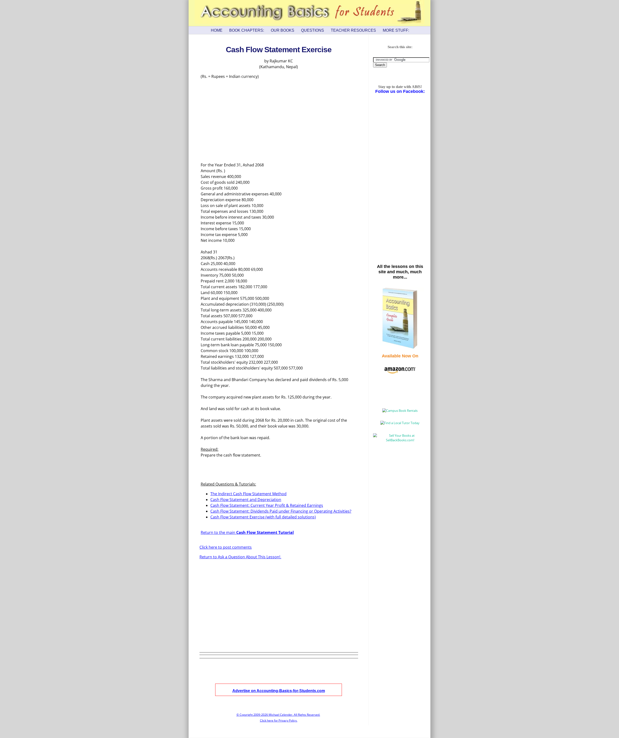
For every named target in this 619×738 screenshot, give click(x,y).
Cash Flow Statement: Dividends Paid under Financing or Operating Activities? (280, 511)
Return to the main (247, 532)
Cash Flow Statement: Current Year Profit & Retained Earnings (266, 505)
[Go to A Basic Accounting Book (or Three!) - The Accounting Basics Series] (400, 348)
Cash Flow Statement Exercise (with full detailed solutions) (263, 517)
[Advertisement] (278, 121)
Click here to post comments (225, 547)
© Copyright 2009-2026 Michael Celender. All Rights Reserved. (278, 715)
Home (216, 30)
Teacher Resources (353, 30)
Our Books (282, 30)
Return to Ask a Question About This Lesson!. (240, 557)
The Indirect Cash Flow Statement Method (248, 493)
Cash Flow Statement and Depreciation (245, 499)
